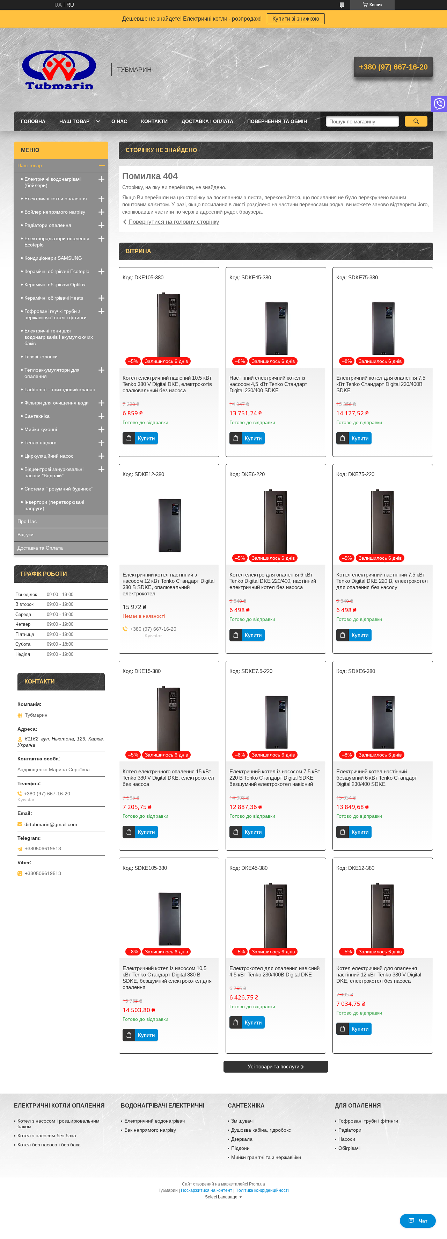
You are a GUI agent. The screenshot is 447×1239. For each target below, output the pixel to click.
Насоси (346, 1139)
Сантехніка (37, 416)
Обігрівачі (349, 1148)
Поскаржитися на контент (206, 1190)
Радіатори (349, 1130)
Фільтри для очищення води (56, 403)
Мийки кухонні (40, 429)
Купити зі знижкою (295, 19)
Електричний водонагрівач (154, 1121)
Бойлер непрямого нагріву (54, 212)
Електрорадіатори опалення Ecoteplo (56, 242)
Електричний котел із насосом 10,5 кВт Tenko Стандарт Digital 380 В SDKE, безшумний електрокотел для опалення (167, 977)
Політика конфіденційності (262, 1190)
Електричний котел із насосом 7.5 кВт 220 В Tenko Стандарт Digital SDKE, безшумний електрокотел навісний (274, 777)
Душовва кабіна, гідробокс (261, 1130)
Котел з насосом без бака (46, 1135)
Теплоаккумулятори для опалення (52, 373)
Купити (146, 438)
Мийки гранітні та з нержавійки (266, 1157)
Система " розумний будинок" (58, 489)
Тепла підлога (40, 442)
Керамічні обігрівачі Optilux (55, 284)
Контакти (154, 121)
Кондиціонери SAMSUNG (53, 258)
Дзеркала (241, 1139)
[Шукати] (416, 121)
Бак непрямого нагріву (150, 1130)
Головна (33, 121)
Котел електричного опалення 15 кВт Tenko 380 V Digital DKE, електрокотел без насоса (168, 777)
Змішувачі (242, 1121)
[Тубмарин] (59, 69)
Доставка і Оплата (207, 121)
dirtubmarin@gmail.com (50, 824)
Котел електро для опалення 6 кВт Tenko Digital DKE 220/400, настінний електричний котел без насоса (272, 581)
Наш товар (74, 121)
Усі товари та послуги (273, 1066)
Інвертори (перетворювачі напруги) (54, 505)
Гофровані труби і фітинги (368, 1121)
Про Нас (27, 521)
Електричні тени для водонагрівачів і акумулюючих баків (58, 337)
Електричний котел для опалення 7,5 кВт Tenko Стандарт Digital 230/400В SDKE (380, 384)
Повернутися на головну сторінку (174, 222)
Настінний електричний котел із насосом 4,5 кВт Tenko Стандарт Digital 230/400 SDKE (268, 384)
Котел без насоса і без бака (49, 1144)
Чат (423, 1221)
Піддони (240, 1148)
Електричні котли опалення (55, 198)
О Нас (119, 121)
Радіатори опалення (47, 225)
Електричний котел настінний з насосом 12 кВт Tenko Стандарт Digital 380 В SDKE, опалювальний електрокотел (168, 584)
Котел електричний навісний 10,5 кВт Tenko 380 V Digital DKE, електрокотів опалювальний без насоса (167, 384)
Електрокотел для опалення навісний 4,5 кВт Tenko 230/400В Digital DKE (274, 971)
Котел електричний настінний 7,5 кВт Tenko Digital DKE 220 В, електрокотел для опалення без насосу (382, 581)
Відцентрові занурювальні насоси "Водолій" (53, 472)
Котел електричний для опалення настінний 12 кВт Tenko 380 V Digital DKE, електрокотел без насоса (378, 974)
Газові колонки (41, 356)
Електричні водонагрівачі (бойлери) (52, 182)
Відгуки (25, 534)
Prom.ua (257, 1184)
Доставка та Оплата (40, 548)
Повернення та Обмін (277, 121)
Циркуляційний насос (48, 456)
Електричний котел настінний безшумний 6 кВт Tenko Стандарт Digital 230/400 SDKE (376, 777)
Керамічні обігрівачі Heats (53, 298)
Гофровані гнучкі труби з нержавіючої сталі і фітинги (55, 314)
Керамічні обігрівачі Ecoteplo (56, 271)
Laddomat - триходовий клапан (59, 389)
